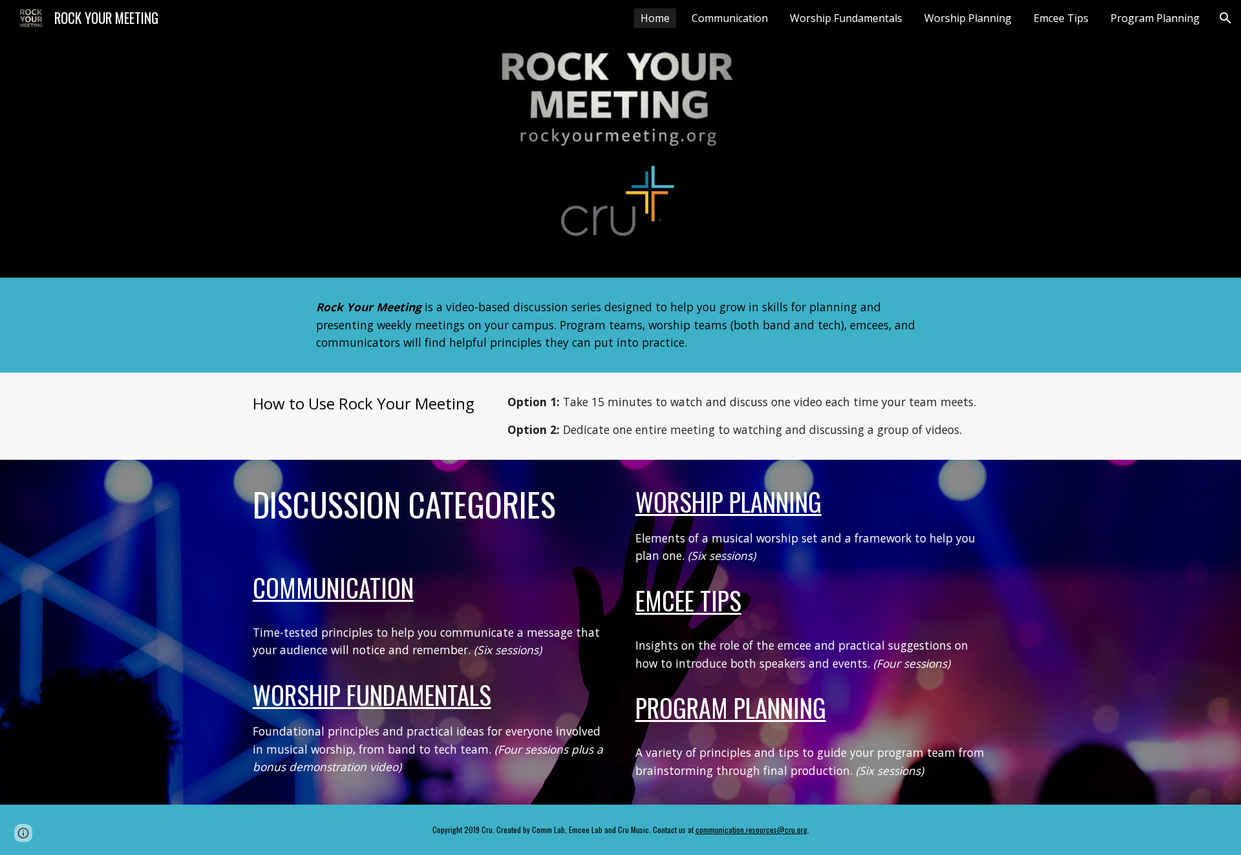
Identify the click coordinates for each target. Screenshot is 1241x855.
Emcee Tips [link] (1061, 18)
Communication (333, 587)
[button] (1225, 18)
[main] (620, 325)
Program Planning (730, 707)
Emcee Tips (688, 600)
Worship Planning (728, 501)
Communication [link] (730, 18)
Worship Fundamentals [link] (846, 18)
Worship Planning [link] (968, 18)
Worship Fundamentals (372, 694)
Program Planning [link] (1155, 18)
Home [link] (655, 18)
